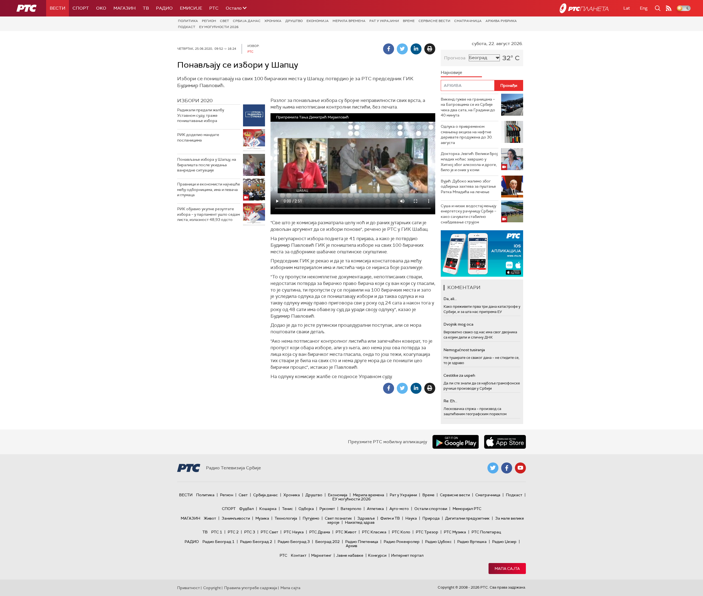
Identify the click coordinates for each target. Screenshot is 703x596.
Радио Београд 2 (256, 541)
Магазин (124, 8)
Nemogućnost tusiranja (464, 349)
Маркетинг (321, 555)
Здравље (366, 518)
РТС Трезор (427, 532)
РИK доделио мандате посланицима (198, 137)
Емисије (191, 8)
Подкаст (186, 27)
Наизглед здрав (360, 522)
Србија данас (247, 21)
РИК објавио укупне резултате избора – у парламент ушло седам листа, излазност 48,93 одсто (208, 214)
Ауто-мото (399, 508)
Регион (209, 21)
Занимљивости (236, 518)
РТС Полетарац (486, 532)
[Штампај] (429, 48)
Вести (57, 8)
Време (409, 21)
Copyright (212, 587)
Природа (431, 518)
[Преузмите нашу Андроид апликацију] (456, 442)
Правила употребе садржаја (250, 587)
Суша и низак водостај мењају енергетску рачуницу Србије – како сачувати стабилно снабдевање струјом (468, 213)
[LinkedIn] (416, 48)
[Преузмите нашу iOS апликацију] (505, 442)
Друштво (294, 21)
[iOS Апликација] (482, 253)
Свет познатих (338, 518)
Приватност (188, 587)
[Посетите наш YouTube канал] (520, 467)
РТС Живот (346, 532)
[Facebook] (388, 48)
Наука (411, 518)
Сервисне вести (434, 21)
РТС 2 (233, 532)
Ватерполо (351, 508)
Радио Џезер (504, 541)
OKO (101, 8)
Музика (262, 518)
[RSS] (668, 8)
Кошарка (268, 508)
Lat (626, 8)
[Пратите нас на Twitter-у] (492, 467)
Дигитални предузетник (467, 518)
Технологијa (286, 518)
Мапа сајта (507, 568)
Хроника (272, 21)
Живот (210, 518)
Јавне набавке (349, 555)
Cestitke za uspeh (459, 375)
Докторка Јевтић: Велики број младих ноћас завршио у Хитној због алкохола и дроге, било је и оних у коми (469, 161)
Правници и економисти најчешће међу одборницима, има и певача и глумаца (208, 189)
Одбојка (306, 508)
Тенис (287, 508)
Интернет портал (407, 555)
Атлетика (375, 508)
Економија (317, 21)
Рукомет (327, 508)
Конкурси (377, 555)
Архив (351, 545)
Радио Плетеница (361, 541)
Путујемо (311, 518)
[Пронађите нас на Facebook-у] (506, 467)
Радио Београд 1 (218, 541)
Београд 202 (327, 541)
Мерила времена (349, 21)
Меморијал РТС (467, 508)
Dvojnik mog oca (458, 324)
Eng (644, 8)
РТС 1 (216, 532)
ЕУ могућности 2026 (219, 27)
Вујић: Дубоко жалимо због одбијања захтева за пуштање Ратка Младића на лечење (468, 186)
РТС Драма (319, 532)
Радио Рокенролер (402, 541)
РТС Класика (374, 532)
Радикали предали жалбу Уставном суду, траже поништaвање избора (200, 115)
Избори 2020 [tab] (195, 100)
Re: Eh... (450, 400)
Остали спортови (430, 508)
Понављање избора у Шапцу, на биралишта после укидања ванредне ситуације (206, 165)
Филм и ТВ (390, 518)
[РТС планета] (584, 8)
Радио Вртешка (472, 541)
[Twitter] (402, 48)
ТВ (146, 8)
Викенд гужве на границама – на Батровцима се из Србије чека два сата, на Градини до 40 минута (468, 107)
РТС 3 (249, 532)
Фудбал (246, 508)
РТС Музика (455, 532)
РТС (214, 8)
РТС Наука (294, 532)
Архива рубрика (501, 21)
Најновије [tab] (451, 72)
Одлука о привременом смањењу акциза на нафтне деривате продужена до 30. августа (467, 134)
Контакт (298, 555)
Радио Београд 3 (294, 541)
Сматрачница (468, 21)
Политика (188, 21)
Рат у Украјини (384, 21)
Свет (224, 21)
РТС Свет (269, 532)
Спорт (80, 8)
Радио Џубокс (438, 541)
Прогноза (454, 58)
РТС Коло (401, 532)
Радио (164, 8)
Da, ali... (450, 298)
